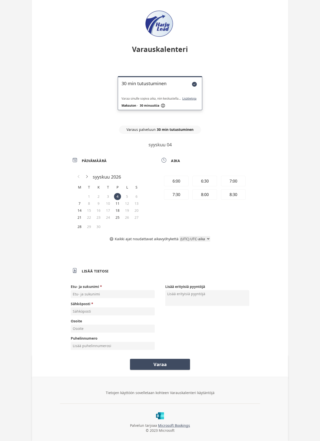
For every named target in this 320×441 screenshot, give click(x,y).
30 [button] (98, 226)
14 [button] (80, 210)
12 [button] (127, 203)
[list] (160, 97)
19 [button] (127, 210)
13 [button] (136, 203)
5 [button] (127, 196)
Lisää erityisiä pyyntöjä (185, 286)
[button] (79, 177)
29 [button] (89, 226)
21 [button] (80, 217)
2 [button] (99, 196)
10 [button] (108, 203)
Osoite (76, 321)
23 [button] (98, 217)
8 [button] (89, 203)
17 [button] (108, 210)
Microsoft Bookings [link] (174, 425)
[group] (204, 188)
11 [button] (118, 203)
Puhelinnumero (84, 338)
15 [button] (89, 210)
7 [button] (79, 203)
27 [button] (136, 217)
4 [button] (117, 196)
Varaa (160, 364)
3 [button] (108, 196)
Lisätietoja (189, 98)
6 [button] (137, 196)
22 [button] (89, 217)
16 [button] (98, 210)
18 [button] (118, 210)
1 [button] (89, 196)
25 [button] (118, 217)
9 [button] (99, 203)
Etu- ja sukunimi (85, 286)
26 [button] (127, 217)
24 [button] (108, 217)
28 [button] (80, 226)
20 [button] (136, 210)
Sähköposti (80, 303)
